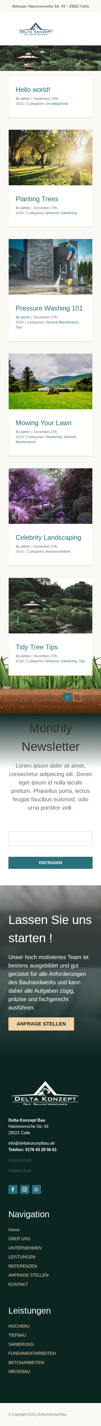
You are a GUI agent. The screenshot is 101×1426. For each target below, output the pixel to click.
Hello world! (33, 89)
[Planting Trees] (50, 158)
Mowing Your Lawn (44, 423)
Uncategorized (57, 104)
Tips (19, 327)
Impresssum (20, 1160)
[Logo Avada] (35, 25)
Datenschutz (20, 1170)
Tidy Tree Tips (37, 647)
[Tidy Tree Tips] (50, 606)
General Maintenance (62, 322)
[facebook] (12, 1189)
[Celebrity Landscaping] (50, 496)
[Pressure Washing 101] (50, 267)
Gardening (69, 213)
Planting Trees (37, 199)
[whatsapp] (36, 1189)
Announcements (57, 552)
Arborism (52, 213)
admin (25, 99)
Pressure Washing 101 (49, 308)
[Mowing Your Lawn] (50, 381)
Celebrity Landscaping (48, 537)
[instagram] (24, 1189)
